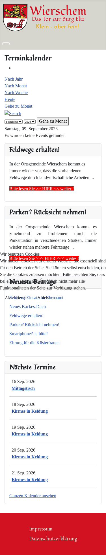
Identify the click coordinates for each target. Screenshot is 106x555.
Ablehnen (46, 297)
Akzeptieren (16, 297)
